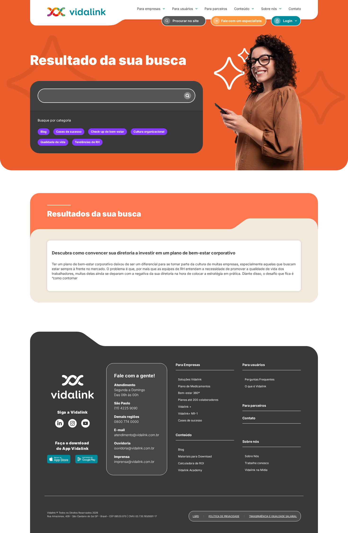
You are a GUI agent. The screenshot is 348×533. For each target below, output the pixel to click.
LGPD (196, 516)
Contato (295, 9)
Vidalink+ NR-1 (188, 413)
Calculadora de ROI (191, 463)
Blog (43, 131)
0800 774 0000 (126, 422)
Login (287, 21)
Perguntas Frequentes (259, 379)
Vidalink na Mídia (256, 470)
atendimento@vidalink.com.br (136, 435)
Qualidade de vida (52, 142)
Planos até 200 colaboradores (198, 400)
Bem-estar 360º (189, 393)
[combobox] (109, 95)
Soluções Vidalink (190, 379)
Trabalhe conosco (257, 463)
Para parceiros (216, 9)
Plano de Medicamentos (194, 386)
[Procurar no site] (167, 21)
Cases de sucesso (68, 131)
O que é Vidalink (255, 386)
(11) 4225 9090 (126, 408)
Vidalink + (184, 406)
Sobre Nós (252, 456)
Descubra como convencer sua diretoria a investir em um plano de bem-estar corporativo (143, 252)
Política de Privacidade (224, 516)
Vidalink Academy (190, 470)
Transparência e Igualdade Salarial (273, 516)
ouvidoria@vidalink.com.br (134, 448)
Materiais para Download (195, 456)
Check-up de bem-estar (107, 131)
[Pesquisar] (187, 95)
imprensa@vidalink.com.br (134, 462)
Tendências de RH (87, 142)
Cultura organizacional (149, 131)
